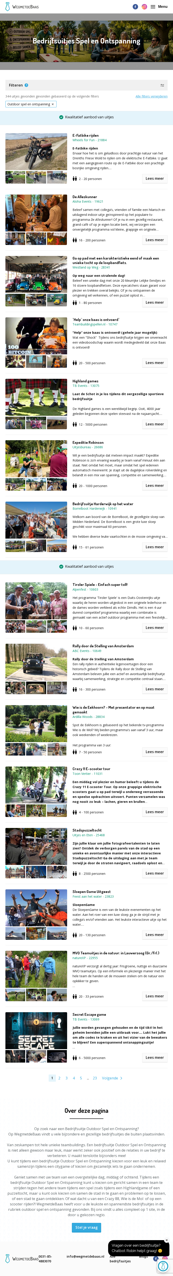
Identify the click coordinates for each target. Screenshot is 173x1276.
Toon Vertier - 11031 (88, 773)
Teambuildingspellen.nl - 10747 (95, 324)
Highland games (85, 381)
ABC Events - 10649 (87, 651)
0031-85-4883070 (45, 1258)
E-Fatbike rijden (86, 135)
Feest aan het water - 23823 (93, 896)
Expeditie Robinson (88, 442)
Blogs (143, 1256)
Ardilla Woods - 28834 (89, 717)
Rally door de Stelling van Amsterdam (103, 646)
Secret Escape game (89, 1014)
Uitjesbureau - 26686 (88, 447)
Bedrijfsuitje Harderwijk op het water (103, 504)
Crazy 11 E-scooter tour (91, 769)
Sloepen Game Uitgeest (92, 891)
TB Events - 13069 (86, 1019)
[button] (86, 85)
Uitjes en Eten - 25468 (89, 835)
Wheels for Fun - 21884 (90, 140)
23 (95, 1078)
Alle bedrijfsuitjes (120, 1258)
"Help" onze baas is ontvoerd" (96, 319)
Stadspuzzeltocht (87, 830)
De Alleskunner (85, 197)
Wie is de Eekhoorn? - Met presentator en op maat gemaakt (114, 709)
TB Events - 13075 (86, 385)
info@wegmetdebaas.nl (85, 1256)
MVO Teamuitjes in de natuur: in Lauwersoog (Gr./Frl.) (116, 953)
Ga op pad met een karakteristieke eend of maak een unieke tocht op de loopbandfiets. (116, 260)
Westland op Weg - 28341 (91, 267)
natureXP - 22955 (85, 958)
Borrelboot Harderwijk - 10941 (95, 508)
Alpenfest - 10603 (85, 589)
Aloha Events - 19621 (88, 201)
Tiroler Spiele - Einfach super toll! (100, 584)
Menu (163, 7)
